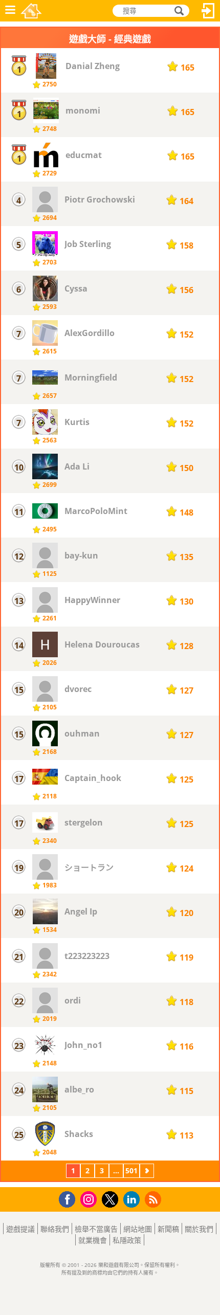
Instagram (90, 1198)
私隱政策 (127, 1240)
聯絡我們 (54, 1229)
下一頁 (146, 1172)
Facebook (69, 1198)
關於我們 (199, 1229)
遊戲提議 (20, 1229)
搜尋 (177, 11)
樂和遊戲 (31, 10)
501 (131, 1170)
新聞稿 (168, 1229)
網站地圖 (137, 1229)
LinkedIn (133, 1199)
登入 (208, 10)
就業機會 (92, 1240)
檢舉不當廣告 (96, 1229)
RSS (154, 1199)
